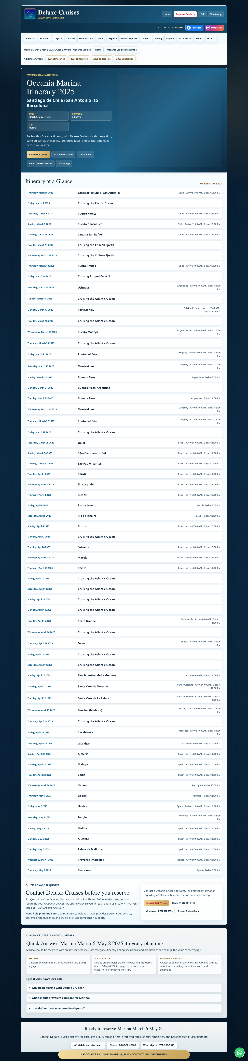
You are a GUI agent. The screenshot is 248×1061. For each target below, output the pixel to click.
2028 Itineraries (102, 58)
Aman (101, 38)
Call (202, 14)
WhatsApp (216, 14)
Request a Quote (38, 154)
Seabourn (45, 38)
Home (167, 14)
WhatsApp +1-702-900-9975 (159, 911)
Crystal (58, 38)
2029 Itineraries (124, 58)
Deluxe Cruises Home (188, 911)
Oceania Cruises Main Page (122, 49)
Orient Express (129, 38)
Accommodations (63, 154)
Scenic (199, 38)
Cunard (71, 38)
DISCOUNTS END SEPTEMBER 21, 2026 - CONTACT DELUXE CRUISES (124, 1054)
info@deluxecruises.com (88, 1045)
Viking (158, 38)
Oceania (146, 38)
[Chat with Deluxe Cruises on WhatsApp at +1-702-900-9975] (240, 1053)
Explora (113, 38)
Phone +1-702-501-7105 (183, 902)
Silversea (30, 38)
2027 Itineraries (79, 58)
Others (211, 38)
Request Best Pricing (156, 902)
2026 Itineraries (56, 58)
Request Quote (184, 14)
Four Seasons (86, 38)
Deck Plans (85, 154)
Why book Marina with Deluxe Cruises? (58, 988)
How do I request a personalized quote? (58, 1008)
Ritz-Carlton (184, 38)
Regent (170, 38)
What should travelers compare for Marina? (61, 998)
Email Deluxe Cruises (40, 163)
